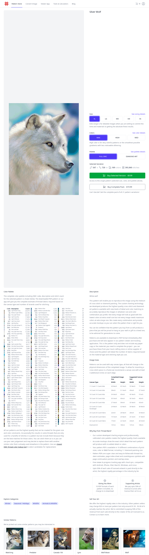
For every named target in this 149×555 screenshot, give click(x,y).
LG (106, 119)
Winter (7, 503)
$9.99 (119, 175)
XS (140, 119)
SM (129, 119)
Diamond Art (131, 156)
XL (94, 119)
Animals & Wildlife (50, 503)
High (117, 137)
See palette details (138, 152)
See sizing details (138, 114)
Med (136, 137)
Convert (31, 4)
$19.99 (120, 187)
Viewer (45, 4)
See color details (138, 133)
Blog (73, 4)
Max (98, 137)
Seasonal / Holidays (21, 503)
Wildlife (36, 503)
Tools (60, 4)
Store (17, 4)
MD (117, 119)
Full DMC (103, 156)
